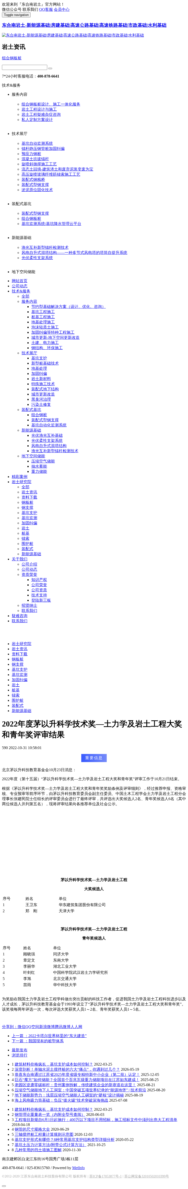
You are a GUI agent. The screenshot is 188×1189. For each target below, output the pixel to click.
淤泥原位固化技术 (37, 190)
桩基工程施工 (43, 317)
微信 (21, 1027)
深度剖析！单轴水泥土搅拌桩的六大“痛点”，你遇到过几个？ (67, 1069)
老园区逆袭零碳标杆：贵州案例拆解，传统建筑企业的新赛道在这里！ (75, 1085)
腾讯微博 (62, 1027)
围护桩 (27, 544)
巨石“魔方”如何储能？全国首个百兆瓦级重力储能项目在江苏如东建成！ (77, 1080)
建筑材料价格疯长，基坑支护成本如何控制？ (54, 1064)
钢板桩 (27, 502)
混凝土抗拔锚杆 (35, 159)
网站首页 (19, 281)
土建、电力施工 (45, 343)
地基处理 (39, 368)
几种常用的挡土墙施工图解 (38, 1150)
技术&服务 (21, 291)
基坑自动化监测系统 (49, 425)
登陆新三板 (41, 600)
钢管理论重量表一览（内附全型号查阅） (50, 1114)
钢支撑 (27, 507)
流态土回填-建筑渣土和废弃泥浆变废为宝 (57, 169)
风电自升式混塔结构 (49, 446)
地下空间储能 (33, 456)
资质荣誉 (29, 574)
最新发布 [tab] (19, 1050)
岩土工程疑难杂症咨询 (41, 114)
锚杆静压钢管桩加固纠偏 (43, 148)
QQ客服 (46, 9)
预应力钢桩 (31, 154)
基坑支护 (39, 358)
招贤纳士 (29, 605)
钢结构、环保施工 (47, 348)
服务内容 (29, 301)
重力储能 (39, 471)
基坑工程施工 (43, 312)
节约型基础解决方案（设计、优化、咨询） (68, 306)
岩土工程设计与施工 (39, 109)
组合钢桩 (39, 415)
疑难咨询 (19, 616)
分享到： (10, 1027)
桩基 (25, 533)
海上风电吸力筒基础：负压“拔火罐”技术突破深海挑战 (61, 1100)
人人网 (76, 1027)
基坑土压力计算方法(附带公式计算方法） (50, 1145)
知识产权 (39, 580)
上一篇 (49, 1036)
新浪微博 (47, 1027)
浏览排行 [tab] (19, 1055)
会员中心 (62, 9)
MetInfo (78, 1168)
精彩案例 (19, 477)
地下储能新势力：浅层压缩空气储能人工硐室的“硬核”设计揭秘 (69, 1095)
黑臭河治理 (41, 399)
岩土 (25, 528)
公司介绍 (29, 564)
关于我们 (19, 559)
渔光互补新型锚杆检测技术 (45, 247)
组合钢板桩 (12, 58)
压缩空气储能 (43, 461)
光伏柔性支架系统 (37, 258)
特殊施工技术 (43, 384)
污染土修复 (41, 404)
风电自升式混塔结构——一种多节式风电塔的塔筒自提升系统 (74, 253)
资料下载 (29, 497)
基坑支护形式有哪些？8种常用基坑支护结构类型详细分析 (65, 1139)
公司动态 (19, 286)
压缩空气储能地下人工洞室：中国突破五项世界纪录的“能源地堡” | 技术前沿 (80, 1090)
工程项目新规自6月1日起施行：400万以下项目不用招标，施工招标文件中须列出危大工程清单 (96, 1120)
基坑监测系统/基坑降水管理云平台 (51, 224)
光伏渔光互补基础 (47, 435)
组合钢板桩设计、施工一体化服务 (51, 104)
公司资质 (39, 590)
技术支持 (39, 595)
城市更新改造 (43, 394)
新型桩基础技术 (45, 363)
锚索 (25, 538)
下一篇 (38, 1041)
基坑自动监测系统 (37, 143)
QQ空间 (32, 1027)
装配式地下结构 (45, 389)
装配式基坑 (31, 410)
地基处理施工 (43, 322)
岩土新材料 (41, 379)
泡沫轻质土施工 (45, 327)
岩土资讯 (29, 492)
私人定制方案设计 (37, 120)
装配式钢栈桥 (33, 179)
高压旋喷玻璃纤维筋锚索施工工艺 (51, 174)
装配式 (27, 549)
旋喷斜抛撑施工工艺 (39, 164)
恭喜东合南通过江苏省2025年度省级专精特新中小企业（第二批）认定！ (77, 1074)
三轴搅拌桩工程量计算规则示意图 (44, 1134)
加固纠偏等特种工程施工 (52, 332)
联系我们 (29, 610)
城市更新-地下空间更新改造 (55, 337)
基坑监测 (29, 518)
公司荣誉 (39, 585)
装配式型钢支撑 (35, 185)
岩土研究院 (21, 482)
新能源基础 (31, 430)
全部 (25, 296)
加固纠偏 (39, 373)
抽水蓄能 (39, 466)
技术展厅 (29, 353)
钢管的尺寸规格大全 (32, 1129)
